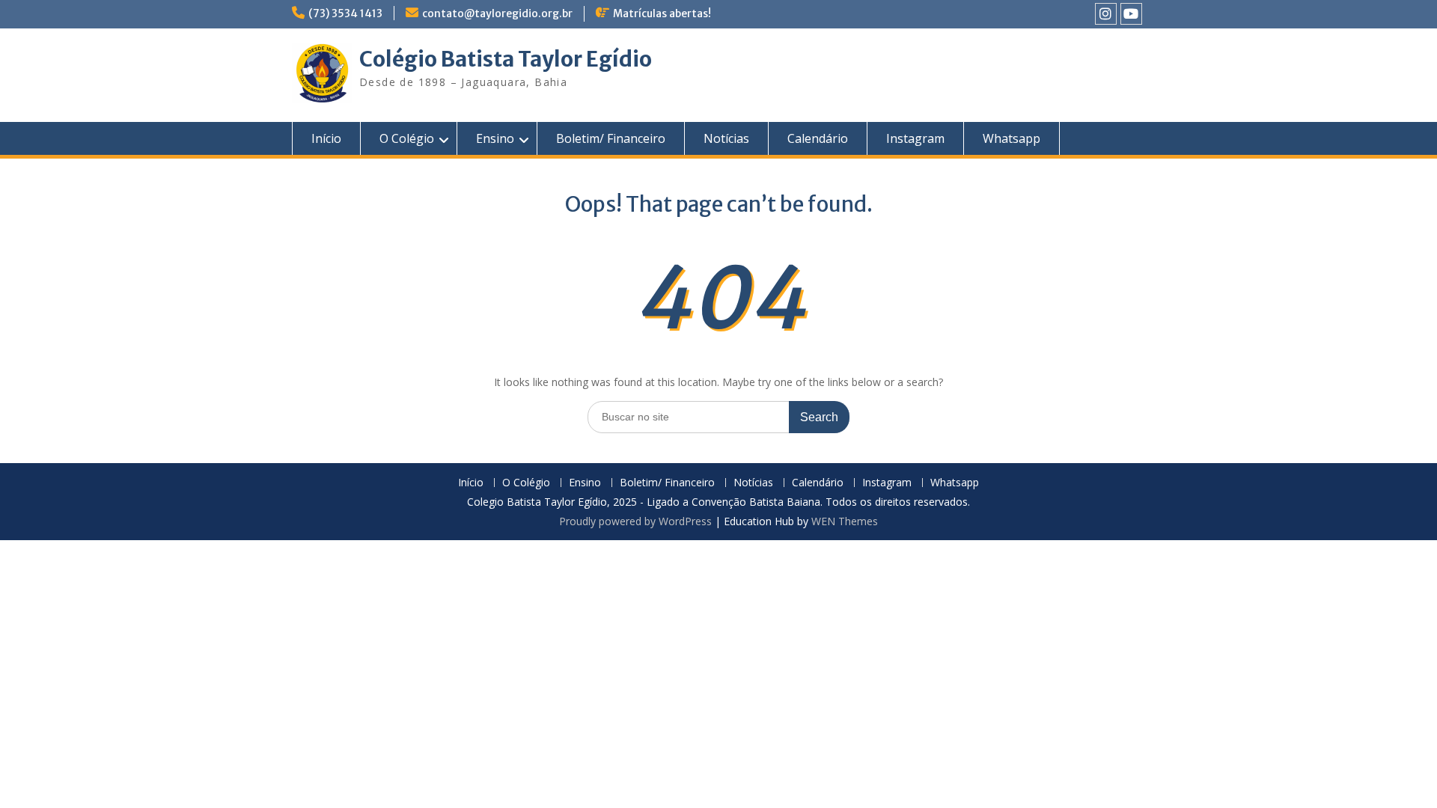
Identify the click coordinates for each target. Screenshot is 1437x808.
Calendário (817, 138)
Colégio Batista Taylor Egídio (505, 59)
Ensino (495, 138)
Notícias (726, 138)
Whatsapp (1011, 138)
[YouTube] (1131, 14)
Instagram (915, 138)
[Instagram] (1106, 14)
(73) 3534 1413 (345, 13)
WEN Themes (844, 521)
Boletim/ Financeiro (610, 138)
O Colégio (406, 138)
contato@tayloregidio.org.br (497, 13)
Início (326, 138)
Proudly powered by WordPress (635, 521)
